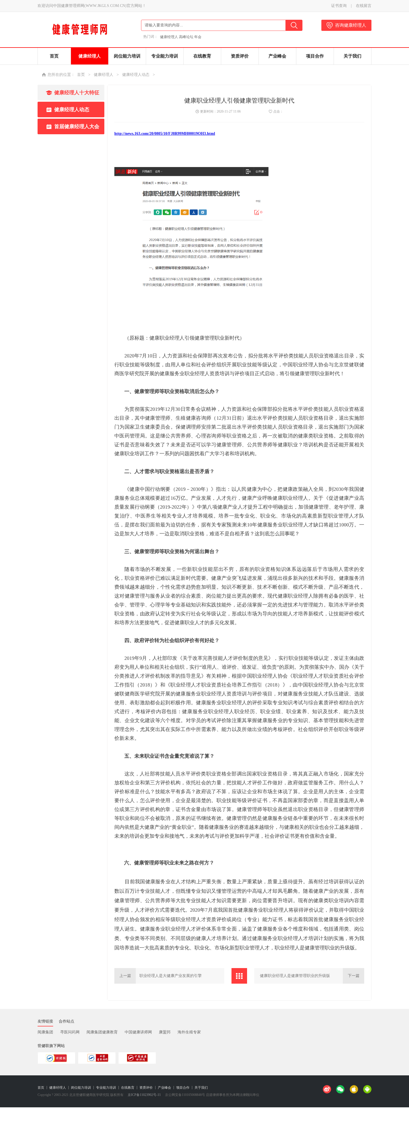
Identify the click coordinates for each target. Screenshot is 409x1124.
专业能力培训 (106, 1088)
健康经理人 (103, 75)
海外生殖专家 (189, 1032)
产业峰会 (164, 1088)
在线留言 (363, 6)
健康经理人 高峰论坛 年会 (180, 37)
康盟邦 (165, 1032)
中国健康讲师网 (138, 1032)
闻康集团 (45, 1032)
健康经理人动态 (135, 75)
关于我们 (201, 1088)
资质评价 (146, 1088)
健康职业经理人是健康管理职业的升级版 (295, 976)
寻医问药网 (70, 1032)
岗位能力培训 (81, 1088)
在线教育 (127, 1088)
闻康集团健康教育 (102, 1032)
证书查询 (339, 6)
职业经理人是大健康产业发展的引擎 (170, 976)
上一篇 (125, 976)
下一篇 (353, 976)
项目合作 (182, 1088)
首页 (81, 75)
